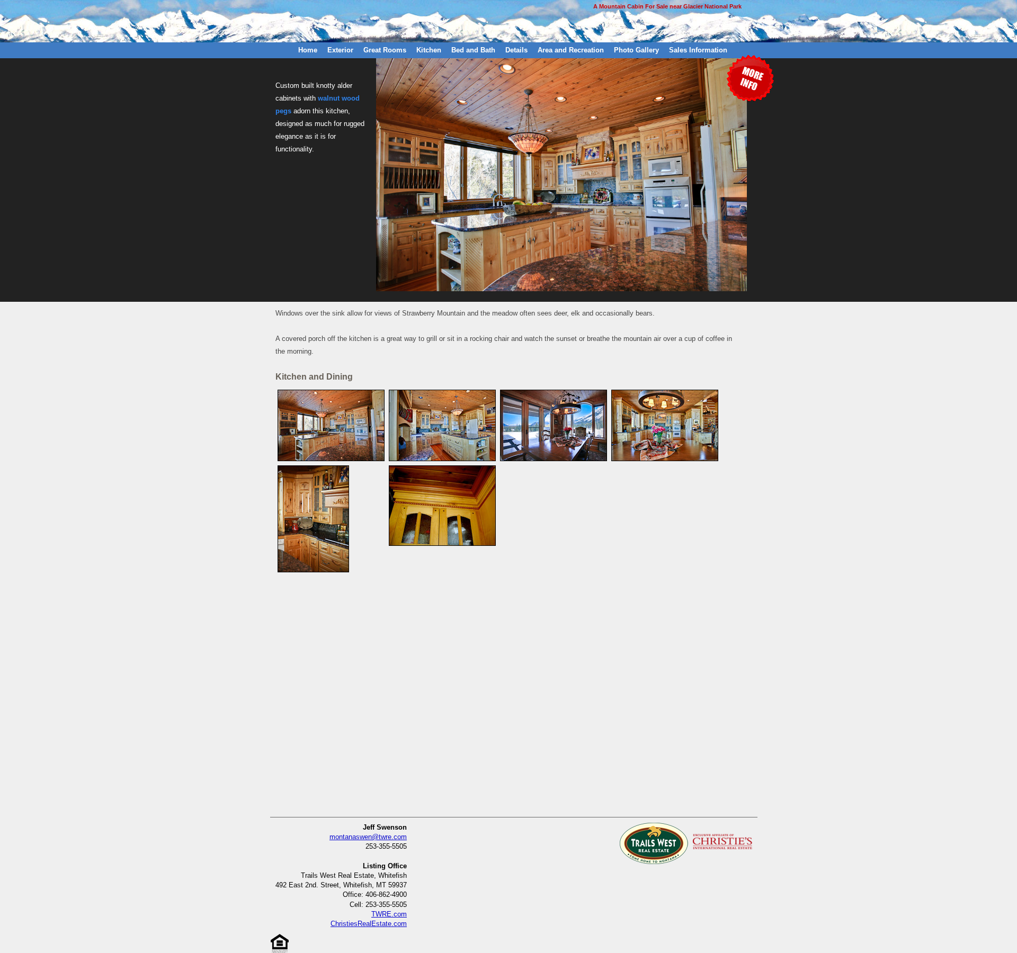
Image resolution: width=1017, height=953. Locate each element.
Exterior (340, 50)
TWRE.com (389, 914)
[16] (331, 394)
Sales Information (698, 50)
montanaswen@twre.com (368, 837)
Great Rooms (384, 50)
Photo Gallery (636, 50)
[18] (664, 394)
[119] (313, 469)
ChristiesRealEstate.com (369, 924)
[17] (553, 394)
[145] (442, 469)
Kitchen (428, 50)
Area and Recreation (571, 50)
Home (307, 50)
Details (516, 50)
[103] (442, 394)
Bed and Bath (473, 50)
